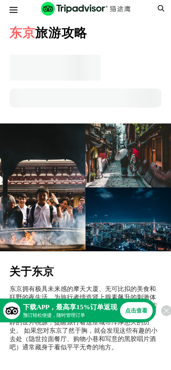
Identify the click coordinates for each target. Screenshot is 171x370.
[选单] (13, 10)
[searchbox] (160, 8)
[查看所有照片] (43, 187)
